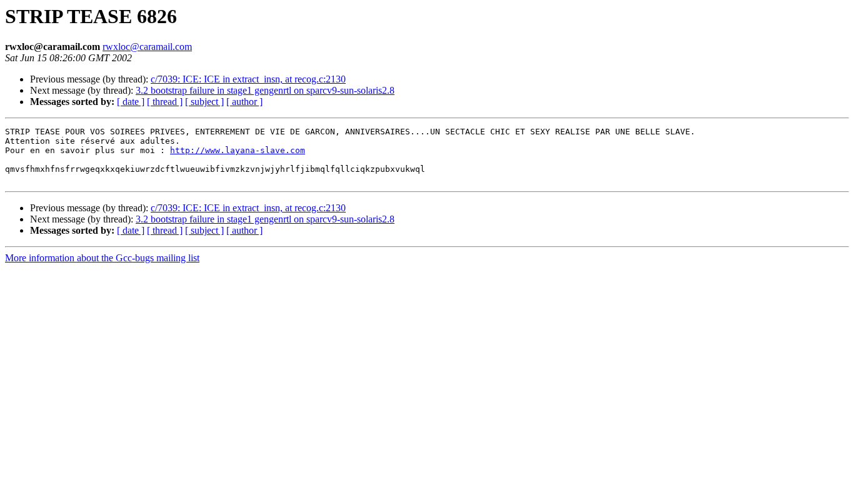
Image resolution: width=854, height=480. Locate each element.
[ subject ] (204, 101)
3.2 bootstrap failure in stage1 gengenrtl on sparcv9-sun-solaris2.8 (265, 90)
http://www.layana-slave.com (237, 150)
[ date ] (130, 101)
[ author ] (244, 101)
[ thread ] (165, 101)
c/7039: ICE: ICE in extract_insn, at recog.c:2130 (248, 79)
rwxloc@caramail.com (147, 46)
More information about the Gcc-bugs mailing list (102, 257)
